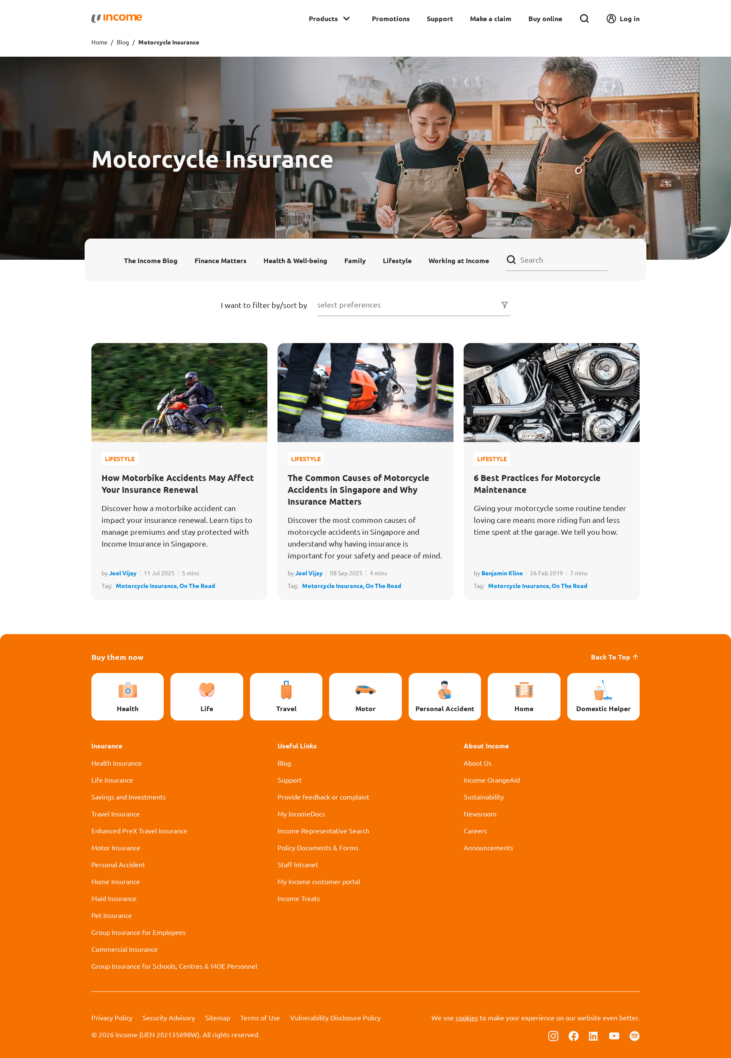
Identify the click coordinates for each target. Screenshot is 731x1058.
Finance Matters (221, 260)
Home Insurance (115, 881)
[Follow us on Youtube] (614, 1035)
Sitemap (217, 1017)
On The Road (197, 585)
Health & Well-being (295, 260)
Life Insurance (112, 779)
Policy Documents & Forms (318, 847)
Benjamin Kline (502, 573)
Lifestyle (397, 260)
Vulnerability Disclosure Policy (335, 1017)
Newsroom (480, 813)
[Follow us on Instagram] (553, 1035)
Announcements (488, 847)
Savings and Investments (128, 796)
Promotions (391, 18)
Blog (123, 42)
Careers (475, 830)
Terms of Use (260, 1017)
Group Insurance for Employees (138, 932)
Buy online (545, 18)
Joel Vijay (123, 573)
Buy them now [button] (117, 657)
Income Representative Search (323, 830)
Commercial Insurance (124, 949)
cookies (467, 1017)
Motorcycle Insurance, (147, 585)
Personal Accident (118, 864)
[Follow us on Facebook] (574, 1035)
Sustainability (484, 796)
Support (440, 18)
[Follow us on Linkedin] (594, 1035)
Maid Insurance (114, 898)
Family (355, 260)
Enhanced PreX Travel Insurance (139, 830)
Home (99, 42)
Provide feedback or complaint (323, 796)
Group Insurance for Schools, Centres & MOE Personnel (174, 966)
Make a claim (490, 18)
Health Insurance (116, 762)
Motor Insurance (115, 847)
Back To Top (610, 656)
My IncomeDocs (301, 813)
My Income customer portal (319, 881)
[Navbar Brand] (116, 18)
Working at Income (459, 260)
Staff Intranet (298, 864)
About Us (478, 762)
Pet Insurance (111, 915)
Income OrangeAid (492, 779)
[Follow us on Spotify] (634, 1035)
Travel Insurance (115, 813)
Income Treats (299, 898)
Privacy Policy (111, 1017)
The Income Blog (151, 260)
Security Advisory (169, 1017)
